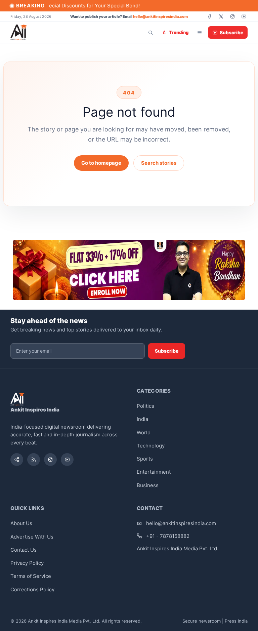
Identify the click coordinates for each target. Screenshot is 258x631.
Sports (145, 459)
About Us (21, 523)
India (142, 419)
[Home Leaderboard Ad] (129, 270)
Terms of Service (30, 576)
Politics (145, 406)
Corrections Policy (32, 589)
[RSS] (33, 459)
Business (148, 485)
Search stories (158, 163)
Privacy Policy (27, 563)
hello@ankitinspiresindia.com (160, 16)
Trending (178, 32)
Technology (151, 445)
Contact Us (23, 550)
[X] (221, 16)
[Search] (150, 32)
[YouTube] (244, 16)
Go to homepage (101, 163)
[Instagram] (232, 16)
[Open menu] (199, 32)
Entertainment (154, 472)
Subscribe (231, 32)
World (143, 432)
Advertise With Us (31, 537)
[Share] (16, 459)
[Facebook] (209, 16)
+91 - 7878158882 (167, 536)
